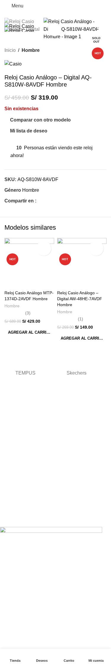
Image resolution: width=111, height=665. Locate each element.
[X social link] (46, 201)
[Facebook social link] (39, 201)
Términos (9, 444)
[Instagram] (23, 517)
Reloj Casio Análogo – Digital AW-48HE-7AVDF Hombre (79, 298)
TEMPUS (25, 372)
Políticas (8, 468)
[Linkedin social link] (60, 201)
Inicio (10, 50)
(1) (80, 319)
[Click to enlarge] (54, 29)
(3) (27, 313)
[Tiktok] (39, 517)
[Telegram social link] (67, 201)
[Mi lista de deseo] (43, 248)
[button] (29, 332)
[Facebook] (7, 517)
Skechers (76, 372)
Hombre (31, 50)
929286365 (10, 491)
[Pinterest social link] (53, 201)
